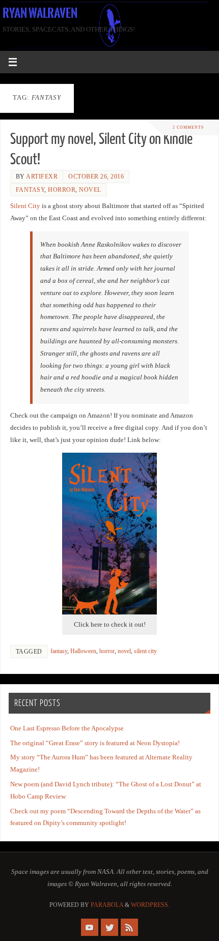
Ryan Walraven (40, 13)
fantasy (30, 189)
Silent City (25, 206)
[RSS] (129, 927)
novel (90, 189)
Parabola (107, 904)
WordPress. (150, 904)
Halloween (83, 651)
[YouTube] (89, 927)
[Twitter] (109, 927)
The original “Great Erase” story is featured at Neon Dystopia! (95, 743)
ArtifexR (42, 176)
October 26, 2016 (96, 176)
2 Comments (188, 127)
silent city (145, 651)
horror (61, 189)
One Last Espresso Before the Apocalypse (67, 728)
